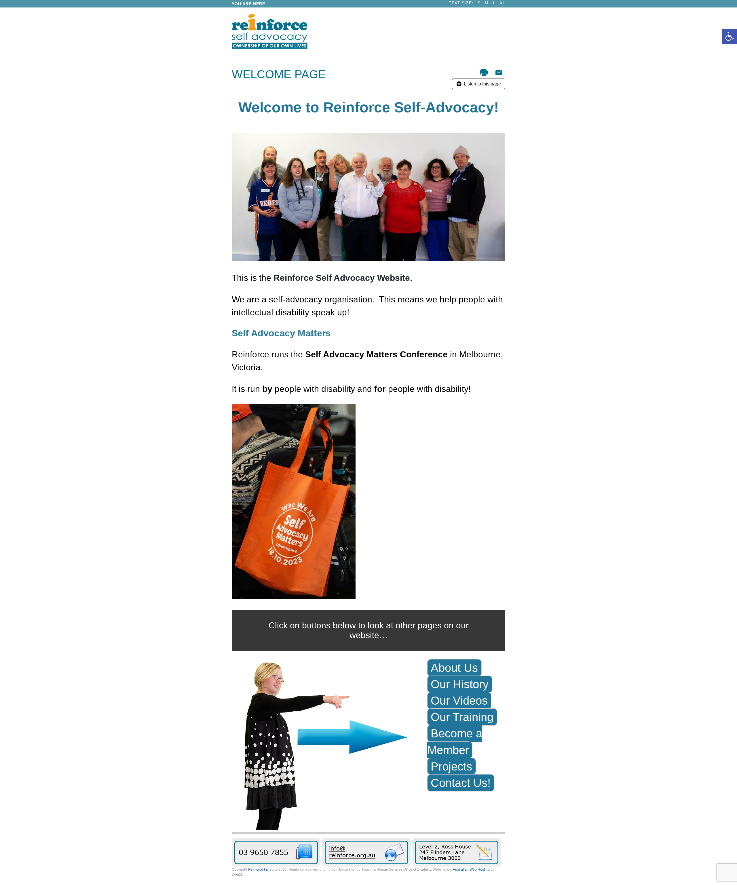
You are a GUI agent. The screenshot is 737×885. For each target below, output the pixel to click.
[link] (729, 36)
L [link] (494, 3)
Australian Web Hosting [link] (471, 869)
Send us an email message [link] (366, 852)
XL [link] (502, 3)
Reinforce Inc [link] (258, 869)
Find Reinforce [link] (456, 852)
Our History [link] (460, 684)
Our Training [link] (462, 717)
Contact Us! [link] (461, 783)
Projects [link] (451, 766)
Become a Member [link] (454, 741)
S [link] (479, 3)
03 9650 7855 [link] (276, 852)
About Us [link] (454, 667)
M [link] (487, 3)
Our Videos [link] (459, 700)
